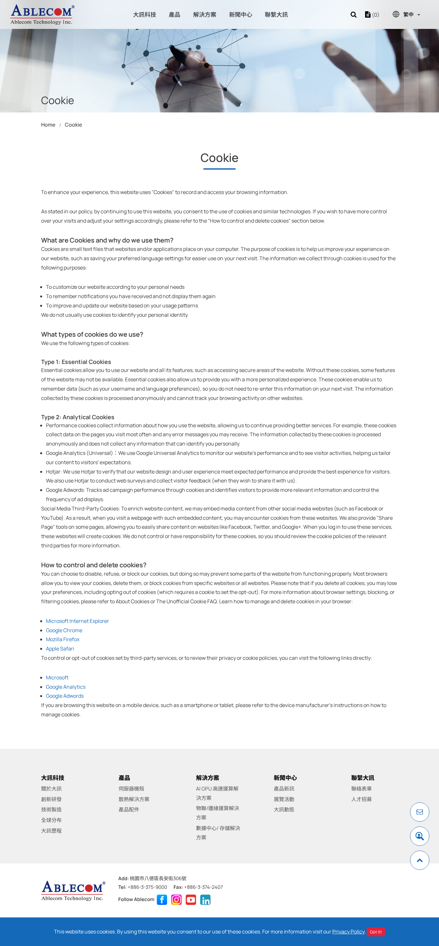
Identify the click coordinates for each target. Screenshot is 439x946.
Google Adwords (65, 695)
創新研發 (51, 799)
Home (48, 124)
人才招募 (361, 799)
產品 (174, 14)
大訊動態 (284, 809)
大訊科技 (144, 14)
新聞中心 (240, 14)
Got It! (376, 932)
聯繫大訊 (276, 14)
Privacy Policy (348, 931)
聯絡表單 (361, 788)
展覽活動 (284, 799)
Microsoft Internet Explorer (77, 620)
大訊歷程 (51, 830)
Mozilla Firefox (62, 639)
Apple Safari (60, 648)
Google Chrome (64, 630)
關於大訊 (51, 788)
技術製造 (51, 809)
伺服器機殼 (131, 788)
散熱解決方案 (134, 799)
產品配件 (129, 809)
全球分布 (51, 820)
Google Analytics (65, 686)
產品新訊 (284, 788)
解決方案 (204, 14)
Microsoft (57, 677)
